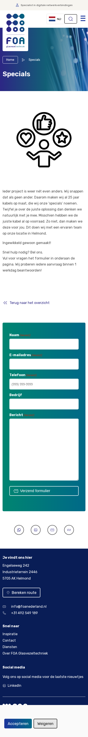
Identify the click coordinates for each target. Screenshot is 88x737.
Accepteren (18, 723)
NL (58, 19)
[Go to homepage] (15, 31)
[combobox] (55, 19)
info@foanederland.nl (29, 606)
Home (10, 60)
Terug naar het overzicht (30, 303)
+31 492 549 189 (24, 613)
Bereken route (24, 592)
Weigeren (45, 723)
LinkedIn (14, 686)
